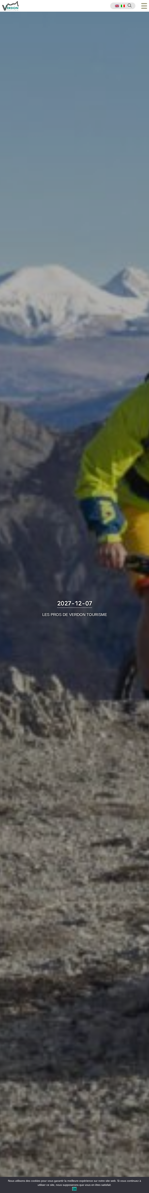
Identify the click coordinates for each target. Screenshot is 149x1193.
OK (74, 1188)
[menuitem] (117, 5)
